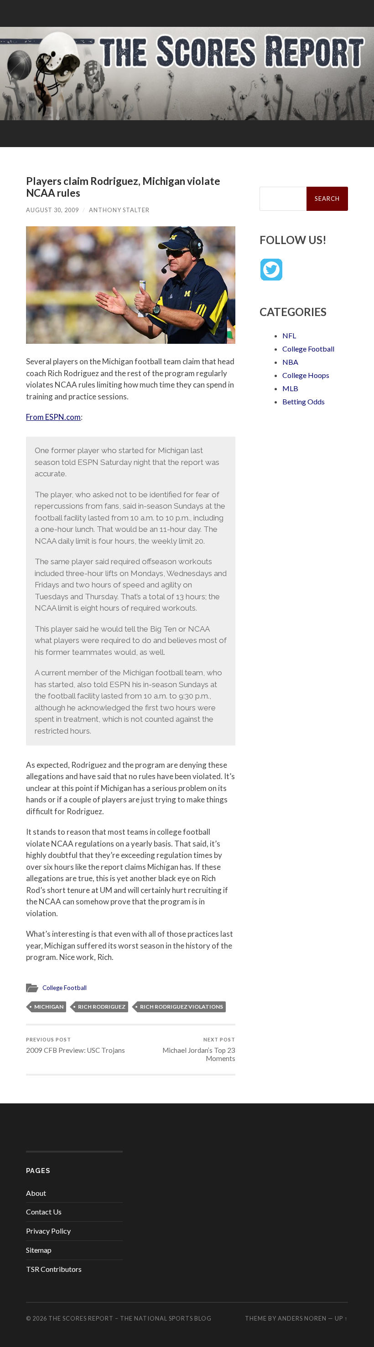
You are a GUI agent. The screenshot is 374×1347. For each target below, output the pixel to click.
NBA (290, 361)
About (36, 1193)
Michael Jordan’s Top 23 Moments (198, 1049)
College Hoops (305, 375)
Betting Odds (303, 401)
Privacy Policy (48, 1230)
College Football (64, 987)
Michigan (48, 1006)
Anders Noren (302, 1318)
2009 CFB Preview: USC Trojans (75, 1045)
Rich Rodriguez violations (181, 1006)
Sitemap (39, 1249)
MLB (290, 388)
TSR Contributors (54, 1269)
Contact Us (44, 1211)
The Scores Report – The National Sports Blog (130, 1318)
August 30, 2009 (52, 210)
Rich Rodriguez (101, 1006)
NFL (289, 335)
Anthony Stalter (119, 210)
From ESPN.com (53, 417)
